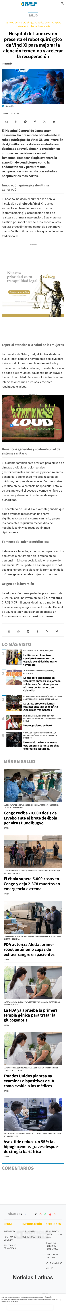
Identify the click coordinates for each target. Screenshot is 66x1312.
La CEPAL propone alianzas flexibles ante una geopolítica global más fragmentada (40, 707)
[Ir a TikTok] (30, 1214)
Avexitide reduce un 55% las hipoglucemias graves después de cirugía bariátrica (31, 1146)
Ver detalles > (30, 1307)
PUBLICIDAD (28, 1231)
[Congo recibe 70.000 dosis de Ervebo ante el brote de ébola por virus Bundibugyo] (33, 785)
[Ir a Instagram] (40, 1214)
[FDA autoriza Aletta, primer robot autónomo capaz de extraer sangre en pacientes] (33, 917)
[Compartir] (16, 121)
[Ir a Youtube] (50, 1214)
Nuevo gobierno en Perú (37, 725)
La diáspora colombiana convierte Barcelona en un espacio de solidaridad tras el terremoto (40, 659)
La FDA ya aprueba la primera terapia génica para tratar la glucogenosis (31, 1015)
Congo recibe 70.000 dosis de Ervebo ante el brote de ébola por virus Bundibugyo (30, 818)
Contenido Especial (52, 1256)
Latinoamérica (54, 1263)
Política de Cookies (10, 1238)
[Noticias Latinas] (29, 4)
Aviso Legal (10, 1231)
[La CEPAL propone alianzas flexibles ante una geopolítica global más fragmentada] (14, 703)
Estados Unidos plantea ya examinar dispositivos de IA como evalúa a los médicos (29, 1080)
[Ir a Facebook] (25, 1214)
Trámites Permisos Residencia (52, 1246)
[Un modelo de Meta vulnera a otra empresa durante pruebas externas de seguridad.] (14, 739)
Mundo (49, 1268)
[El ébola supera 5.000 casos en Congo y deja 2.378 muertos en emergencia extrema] (33, 851)
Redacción (7, 63)
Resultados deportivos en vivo (54, 1234)
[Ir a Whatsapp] (45, 1214)
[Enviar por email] (6, 121)
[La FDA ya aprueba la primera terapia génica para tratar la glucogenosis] (33, 982)
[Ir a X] (35, 1214)
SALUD (33, 15)
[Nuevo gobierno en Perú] (14, 722)
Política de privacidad (10, 1247)
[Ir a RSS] (55, 1214)
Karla (6, 828)
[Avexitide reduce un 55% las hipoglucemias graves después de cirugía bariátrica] (33, 1114)
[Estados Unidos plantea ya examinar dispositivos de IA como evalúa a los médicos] (33, 1048)
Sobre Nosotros (31, 1237)
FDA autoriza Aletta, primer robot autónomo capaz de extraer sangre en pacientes (29, 949)
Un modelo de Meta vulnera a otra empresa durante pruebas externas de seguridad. (41, 745)
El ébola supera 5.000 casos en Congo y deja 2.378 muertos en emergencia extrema (32, 883)
